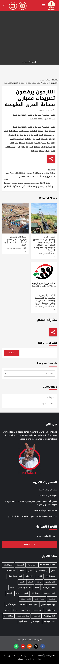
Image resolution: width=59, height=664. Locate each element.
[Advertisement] (29, 29)
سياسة (22, 604)
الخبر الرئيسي (50, 582)
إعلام (30, 570)
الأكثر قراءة (29, 576)
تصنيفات (51, 397)
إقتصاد (21, 570)
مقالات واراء (8, 616)
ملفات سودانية (49, 621)
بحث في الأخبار (47, 342)
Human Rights (47, 565)
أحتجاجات (20, 565)
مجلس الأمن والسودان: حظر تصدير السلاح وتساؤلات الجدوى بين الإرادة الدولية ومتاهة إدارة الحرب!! (44, 243)
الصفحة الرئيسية (49, 587)
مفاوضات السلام (23, 616)
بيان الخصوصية (35, 640)
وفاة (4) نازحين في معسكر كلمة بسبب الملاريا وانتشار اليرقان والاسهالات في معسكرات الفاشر (28, 183)
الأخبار (39, 576)
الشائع (30, 582)
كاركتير (7, 610)
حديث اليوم (33, 604)
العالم (37, 587)
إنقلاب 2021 (11, 570)
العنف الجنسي (49, 593)
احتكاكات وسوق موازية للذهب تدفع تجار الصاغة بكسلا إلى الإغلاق (15, 241)
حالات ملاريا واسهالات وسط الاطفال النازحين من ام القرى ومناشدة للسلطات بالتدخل (30, 173)
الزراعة (39, 582)
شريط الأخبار (11, 604)
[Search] (3, 5)
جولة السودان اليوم (48, 604)
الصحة (21, 582)
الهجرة (9, 593)
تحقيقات (51, 599)
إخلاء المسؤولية (21, 640)
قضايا (15, 610)
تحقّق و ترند (39, 599)
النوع (17, 593)
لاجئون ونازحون (49, 616)
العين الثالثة (36, 593)
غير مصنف (37, 610)
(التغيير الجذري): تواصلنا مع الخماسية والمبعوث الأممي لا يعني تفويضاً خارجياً (44, 299)
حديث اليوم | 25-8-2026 (48, 489)
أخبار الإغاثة (8, 565)
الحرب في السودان (15, 576)
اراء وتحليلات (50, 576)
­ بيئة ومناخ (32, 565)
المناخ (26, 593)
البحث (11, 353)
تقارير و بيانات (25, 599)
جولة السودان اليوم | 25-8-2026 (45, 510)
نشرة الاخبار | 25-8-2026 (48, 495)
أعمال (53, 570)
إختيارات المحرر (41, 570)
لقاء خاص (36, 616)
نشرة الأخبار (36, 621)
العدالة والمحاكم (25, 587)
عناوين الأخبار (50, 610)
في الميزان (26, 610)
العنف (12, 587)
